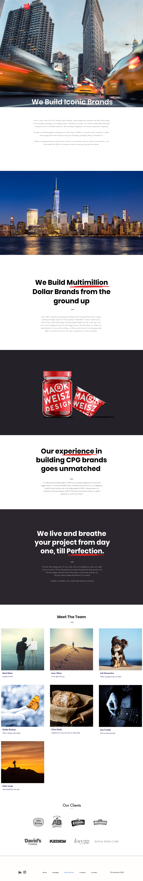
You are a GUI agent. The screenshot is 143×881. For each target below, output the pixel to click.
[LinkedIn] (20, 872)
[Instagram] (25, 872)
